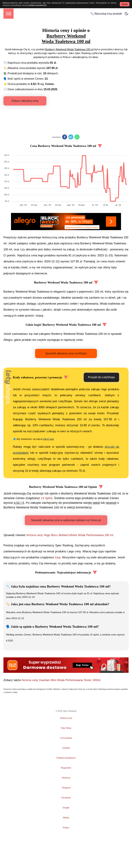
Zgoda (125, 4)
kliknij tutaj (48, 439)
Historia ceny (66, 718)
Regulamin (66, 768)
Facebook (66, 798)
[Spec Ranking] (8, 14)
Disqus (66, 827)
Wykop (66, 817)
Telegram (66, 788)
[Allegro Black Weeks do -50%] (66, 221)
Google (66, 807)
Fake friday (66, 728)
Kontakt (66, 748)
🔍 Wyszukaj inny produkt (106, 13)
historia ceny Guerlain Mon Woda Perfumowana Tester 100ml (61, 680)
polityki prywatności (37, 5)
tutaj (57, 557)
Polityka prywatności (66, 758)
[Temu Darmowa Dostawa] (66, 665)
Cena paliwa (66, 738)
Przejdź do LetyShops (101, 377)
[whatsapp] (77, 137)
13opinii (46, 498)
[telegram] (70, 137)
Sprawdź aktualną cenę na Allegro (66, 353)
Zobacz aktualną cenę (25, 100)
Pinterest (66, 778)
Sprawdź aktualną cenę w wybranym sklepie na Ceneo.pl (66, 520)
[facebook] (64, 137)
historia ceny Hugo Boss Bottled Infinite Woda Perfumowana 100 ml (69, 535)
